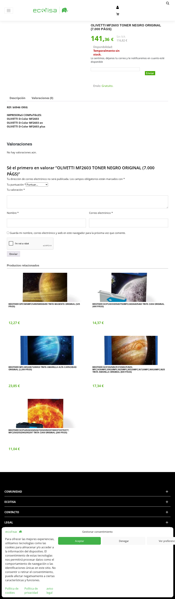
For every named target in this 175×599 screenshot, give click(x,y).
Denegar (124, 541)
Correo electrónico (101, 213)
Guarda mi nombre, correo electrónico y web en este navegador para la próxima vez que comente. (68, 233)
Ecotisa (10, 502)
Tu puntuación (16, 184)
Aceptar (79, 541)
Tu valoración (16, 189)
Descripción (17, 98)
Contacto (11, 512)
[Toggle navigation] (8, 10)
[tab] (17, 98)
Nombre (13, 213)
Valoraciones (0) (42, 98)
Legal (8, 522)
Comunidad (13, 491)
